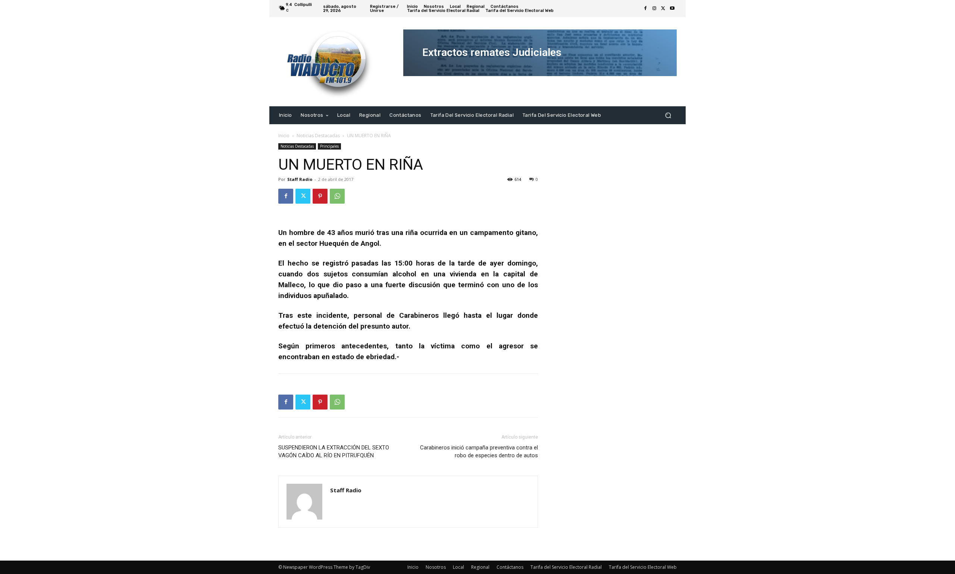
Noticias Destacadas (318, 135)
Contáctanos (510, 567)
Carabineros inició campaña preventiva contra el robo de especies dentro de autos (479, 451)
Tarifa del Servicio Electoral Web (643, 567)
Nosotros (436, 567)
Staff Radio (299, 179)
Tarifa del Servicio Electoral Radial (566, 567)
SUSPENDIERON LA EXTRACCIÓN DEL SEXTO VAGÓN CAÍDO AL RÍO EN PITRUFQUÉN (333, 451)
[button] (668, 115)
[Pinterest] (320, 196)
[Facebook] (645, 8)
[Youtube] (672, 8)
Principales (329, 146)
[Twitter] (663, 8)
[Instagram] (654, 8)
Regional (480, 567)
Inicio (283, 135)
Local (458, 567)
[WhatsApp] (337, 196)
